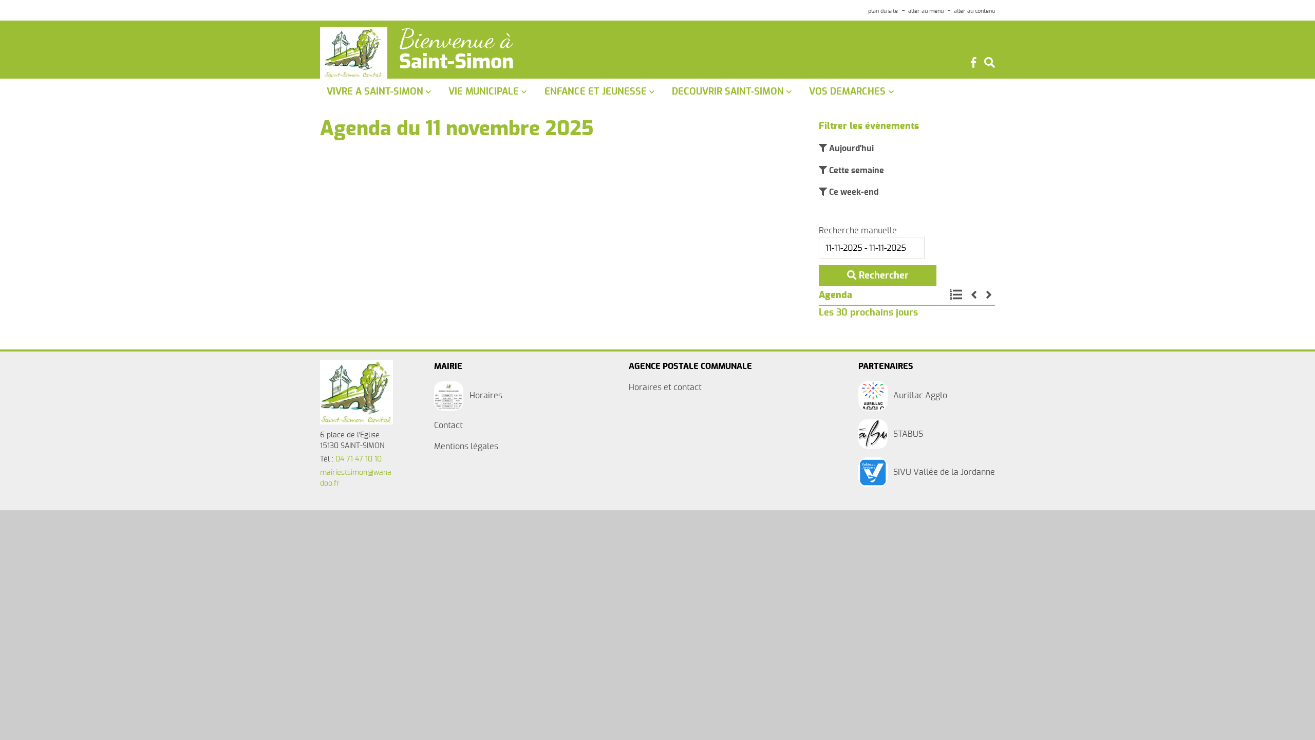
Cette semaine (855, 170)
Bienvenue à (455, 39)
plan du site (883, 11)
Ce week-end (852, 192)
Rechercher (882, 276)
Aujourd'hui (850, 148)
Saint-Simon (456, 62)
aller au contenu (974, 11)
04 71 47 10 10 (358, 459)
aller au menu (926, 11)
